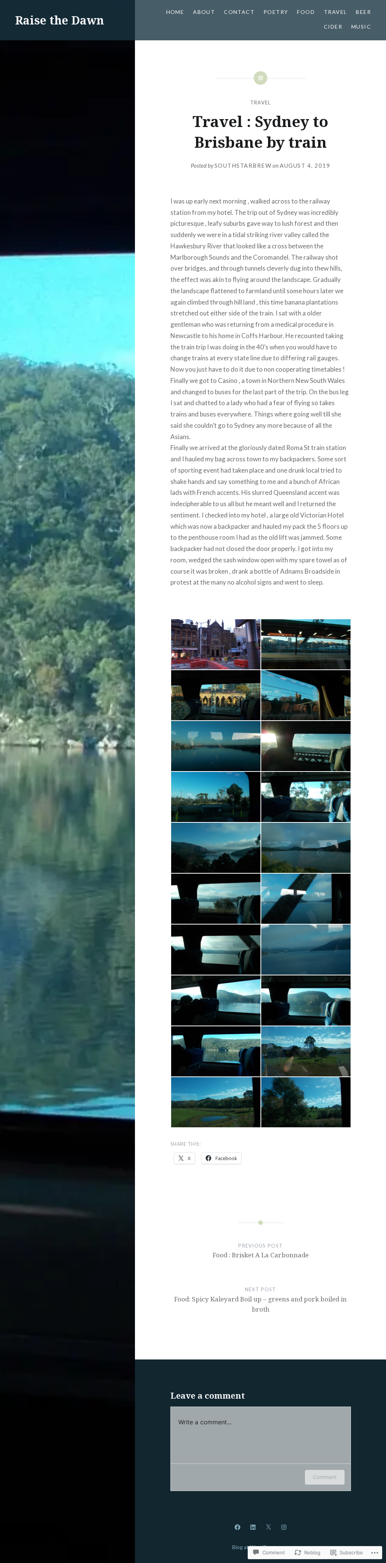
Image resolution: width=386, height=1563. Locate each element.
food (306, 12)
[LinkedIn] (253, 1527)
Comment (325, 1477)
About (204, 12)
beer (363, 12)
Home (175, 12)
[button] (215, 644)
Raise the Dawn (59, 20)
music (361, 26)
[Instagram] (284, 1527)
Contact (239, 12)
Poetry (275, 12)
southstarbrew (243, 165)
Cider (333, 26)
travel (335, 12)
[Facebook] (237, 1527)
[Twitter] (268, 1527)
